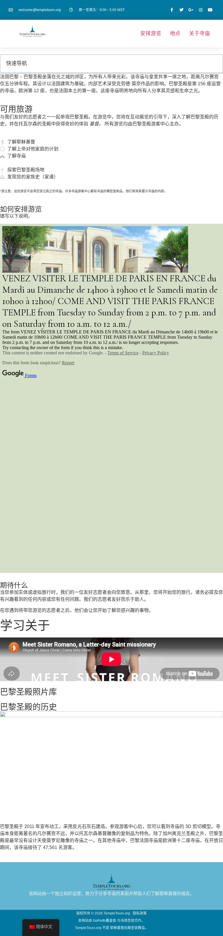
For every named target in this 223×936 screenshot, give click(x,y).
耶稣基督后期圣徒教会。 (129, 928)
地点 (175, 33)
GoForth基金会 (104, 921)
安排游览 (150, 33)
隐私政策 (140, 913)
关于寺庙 (199, 33)
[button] (215, 63)
